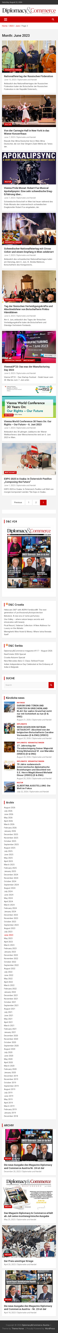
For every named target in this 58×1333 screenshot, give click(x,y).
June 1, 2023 (9, 428)
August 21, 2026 (24, 720)
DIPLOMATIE (22, 724)
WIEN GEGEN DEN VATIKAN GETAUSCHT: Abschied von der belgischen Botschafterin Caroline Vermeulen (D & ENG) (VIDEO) (35, 731)
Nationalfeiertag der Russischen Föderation (28, 76)
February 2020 (10, 1069)
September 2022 (11, 965)
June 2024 (8, 895)
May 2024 (8, 898)
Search (51, 685)
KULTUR (8, 124)
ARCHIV (9, 1125)
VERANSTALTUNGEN (13, 70)
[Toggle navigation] (5, 19)
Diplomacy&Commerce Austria (35, 1325)
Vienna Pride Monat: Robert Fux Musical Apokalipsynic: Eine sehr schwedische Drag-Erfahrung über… (28, 191)
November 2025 (11, 838)
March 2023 (9, 945)
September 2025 (11, 844)
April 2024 (8, 901)
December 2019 (11, 1076)
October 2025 (10, 841)
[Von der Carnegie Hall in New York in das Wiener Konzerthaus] (29, 111)
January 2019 (10, 1113)
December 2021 (11, 995)
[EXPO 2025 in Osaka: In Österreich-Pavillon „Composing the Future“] (29, 459)
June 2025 (8, 854)
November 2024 (11, 878)
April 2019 (8, 1102)
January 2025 (10, 871)
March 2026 (9, 824)
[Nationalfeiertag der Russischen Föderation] (29, 56)
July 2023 (8, 931)
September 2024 (11, 885)
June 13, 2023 (10, 80)
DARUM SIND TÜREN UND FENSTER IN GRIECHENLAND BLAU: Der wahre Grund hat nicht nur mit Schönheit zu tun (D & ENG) (34, 711)
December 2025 (11, 834)
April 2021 (8, 1022)
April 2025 (8, 861)
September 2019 (11, 1086)
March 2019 (9, 1106)
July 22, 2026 (22, 792)
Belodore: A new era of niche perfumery (21, 616)
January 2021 (10, 1032)
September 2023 (11, 925)
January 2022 (10, 992)
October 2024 (10, 881)
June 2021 (8, 1015)
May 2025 (8, 858)
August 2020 (9, 1049)
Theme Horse (18, 1328)
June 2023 (8, 935)
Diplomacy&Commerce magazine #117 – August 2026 (28, 651)
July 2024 (8, 891)
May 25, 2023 (9, 1219)
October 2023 (10, 921)
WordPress (50, 1328)
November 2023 (11, 918)
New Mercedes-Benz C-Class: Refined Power (24, 661)
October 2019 (10, 1082)
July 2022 (8, 972)
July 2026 (8, 811)
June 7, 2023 (9, 137)
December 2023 (11, 915)
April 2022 (8, 982)
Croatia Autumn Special (14, 657)
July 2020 (8, 1052)
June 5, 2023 (9, 373)
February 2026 (10, 828)
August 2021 (9, 1009)
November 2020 (11, 1039)
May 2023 (8, 938)
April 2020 (8, 1062)
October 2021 (10, 1002)
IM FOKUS (9, 415)
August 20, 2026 (24, 738)
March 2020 (9, 1066)
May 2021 (8, 1019)
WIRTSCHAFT (28, 360)
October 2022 (10, 962)
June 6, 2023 (9, 316)
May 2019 (8, 1099)
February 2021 (10, 1029)
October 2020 (10, 1042)
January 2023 (10, 952)
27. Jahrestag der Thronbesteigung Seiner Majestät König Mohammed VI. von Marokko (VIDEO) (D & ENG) (35, 749)
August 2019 (9, 1089)
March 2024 (9, 905)
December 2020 (11, 1035)
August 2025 (9, 848)
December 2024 (11, 874)
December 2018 (11, 1116)
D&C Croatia (16, 604)
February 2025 (10, 868)
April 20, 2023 (10, 1264)
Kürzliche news (15, 697)
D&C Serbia (15, 645)
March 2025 (9, 864)
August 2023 (9, 928)
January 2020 (10, 1072)
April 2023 (8, 942)
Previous (18, 502)
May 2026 (8, 817)
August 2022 (9, 968)
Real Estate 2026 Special (15, 654)
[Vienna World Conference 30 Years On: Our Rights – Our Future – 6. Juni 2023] (29, 401)
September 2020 (11, 1045)
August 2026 (9, 807)
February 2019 (10, 1109)
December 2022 (11, 955)
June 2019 (8, 1096)
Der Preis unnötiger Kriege (18, 1261)
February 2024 (10, 908)
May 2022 (8, 978)
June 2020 (8, 1056)
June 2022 (8, 975)
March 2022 (9, 985)
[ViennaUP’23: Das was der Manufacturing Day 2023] (29, 347)
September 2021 (11, 1005)
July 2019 (8, 1092)
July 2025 (8, 851)
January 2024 (10, 911)
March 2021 (9, 1025)
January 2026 (10, 831)
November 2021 (11, 999)
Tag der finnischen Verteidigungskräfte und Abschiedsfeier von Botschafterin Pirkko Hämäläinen (28, 309)
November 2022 (11, 958)
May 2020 (8, 1059)
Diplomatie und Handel (27, 80)
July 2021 (8, 1012)
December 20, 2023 (12, 1171)
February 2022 (10, 988)
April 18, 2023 (10, 1313)
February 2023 (10, 948)
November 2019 (11, 1079)
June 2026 (8, 814)
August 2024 (9, 888)
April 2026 (8, 821)
